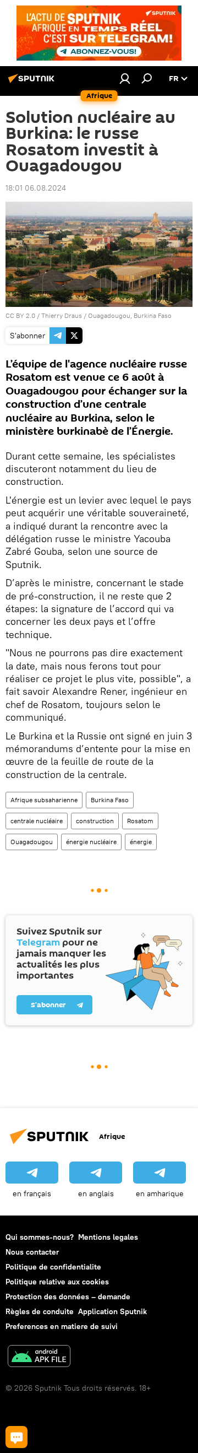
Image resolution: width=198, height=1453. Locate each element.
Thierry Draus (61, 315)
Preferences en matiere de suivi (62, 1326)
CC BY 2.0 (20, 315)
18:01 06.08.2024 (36, 188)
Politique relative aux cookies (57, 1282)
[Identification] (125, 78)
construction (95, 821)
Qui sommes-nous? (40, 1237)
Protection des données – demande (68, 1296)
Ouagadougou (31, 842)
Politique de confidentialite (53, 1267)
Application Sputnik (112, 1311)
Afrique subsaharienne (44, 800)
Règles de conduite (40, 1311)
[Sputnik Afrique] (33, 83)
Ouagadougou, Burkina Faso (130, 315)
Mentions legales (108, 1237)
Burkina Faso (110, 800)
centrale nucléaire (36, 821)
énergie (141, 842)
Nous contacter (32, 1252)
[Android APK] (39, 1357)
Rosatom (140, 821)
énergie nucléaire (91, 842)
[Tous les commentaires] (17, 1437)
